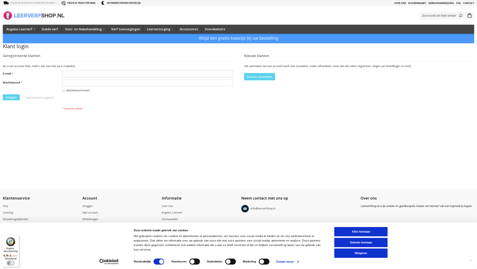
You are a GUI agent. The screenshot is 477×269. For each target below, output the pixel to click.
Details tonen (285, 261)
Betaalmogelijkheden (15, 219)
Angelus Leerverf (172, 212)
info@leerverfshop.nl (263, 208)
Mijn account (90, 212)
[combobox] (441, 15)
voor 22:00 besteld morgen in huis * (33, 2)
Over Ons (400, 3)
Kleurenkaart (417, 3)
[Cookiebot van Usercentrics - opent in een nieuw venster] (109, 262)
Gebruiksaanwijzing (441, 3)
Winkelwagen (90, 219)
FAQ (458, 3)
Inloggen (87, 206)
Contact (468, 3)
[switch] (194, 262)
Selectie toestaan (361, 242)
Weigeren (361, 253)
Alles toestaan (361, 231)
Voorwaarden (170, 219)
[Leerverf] (34, 15)
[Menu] (471, 261)
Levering (8, 212)
